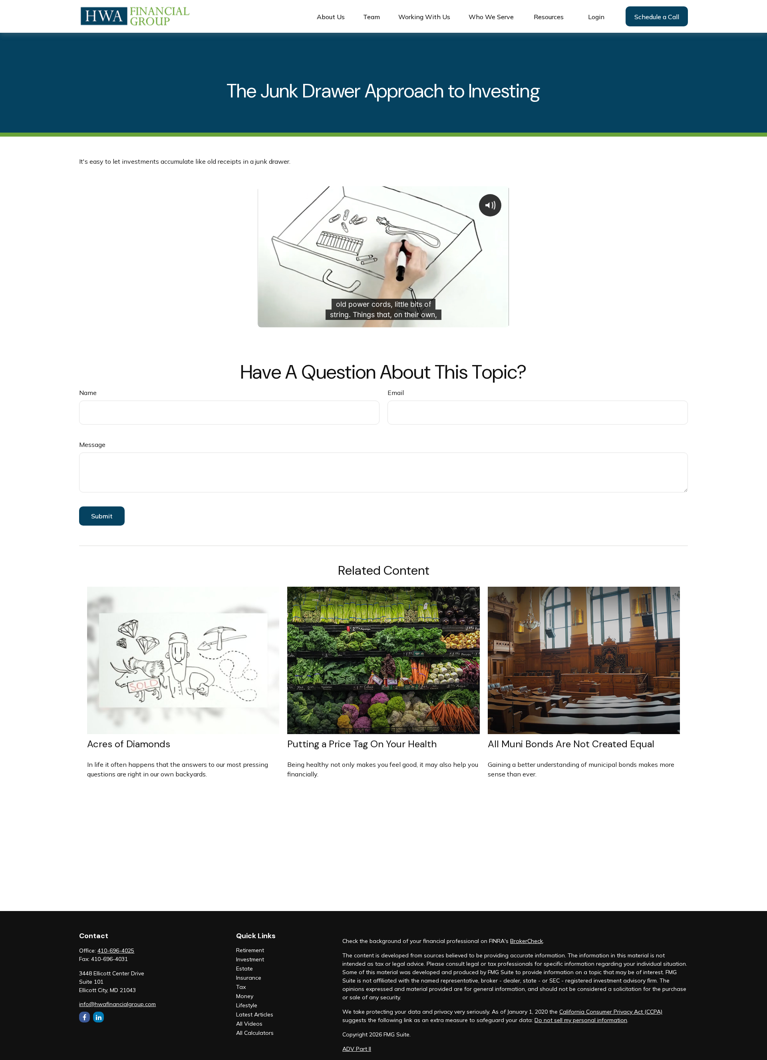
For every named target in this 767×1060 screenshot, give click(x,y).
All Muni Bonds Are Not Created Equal (571, 744)
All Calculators (255, 1032)
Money (244, 996)
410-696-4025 (115, 950)
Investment (250, 959)
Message (92, 445)
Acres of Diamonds (128, 744)
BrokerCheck (526, 941)
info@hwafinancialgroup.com (117, 1004)
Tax (241, 987)
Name (88, 393)
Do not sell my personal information (581, 1020)
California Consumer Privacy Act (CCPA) (610, 1011)
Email (395, 393)
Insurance (248, 977)
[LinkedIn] (98, 1017)
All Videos (249, 1023)
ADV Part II (356, 1048)
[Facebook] (84, 1017)
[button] (331, 16)
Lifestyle (246, 1005)
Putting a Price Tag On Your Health (362, 744)
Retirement (250, 950)
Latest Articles (254, 1014)
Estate (244, 968)
